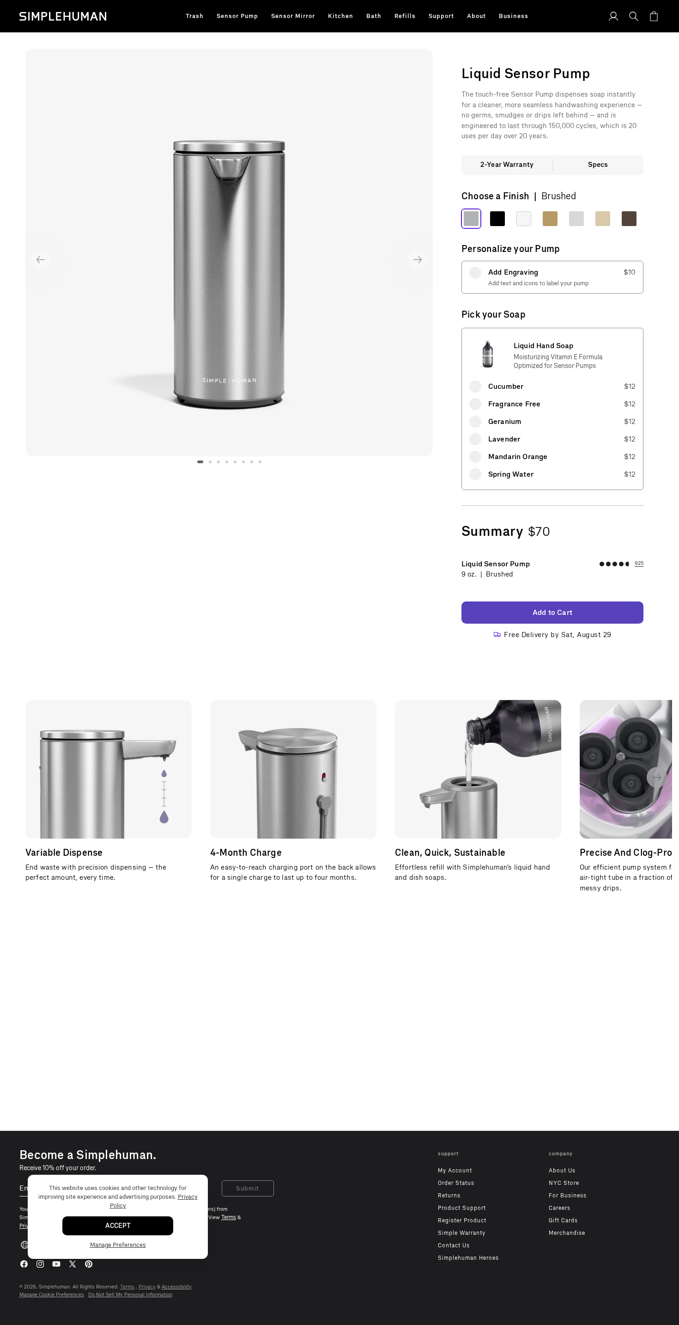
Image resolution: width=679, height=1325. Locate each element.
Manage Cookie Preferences (51, 1295)
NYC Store (564, 1183)
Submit (248, 1188)
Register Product (462, 1220)
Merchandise (567, 1233)
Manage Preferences (118, 1244)
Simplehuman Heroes (468, 1258)
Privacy (147, 1287)
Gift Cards (563, 1220)
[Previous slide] (40, 259)
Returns (449, 1195)
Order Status (456, 1183)
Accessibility (177, 1287)
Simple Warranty (461, 1233)
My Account (455, 1170)
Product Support (462, 1208)
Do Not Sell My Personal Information (130, 1295)
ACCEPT (118, 1226)
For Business (568, 1195)
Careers (559, 1208)
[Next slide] (417, 259)
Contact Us (454, 1245)
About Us (562, 1170)
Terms (127, 1287)
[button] (194, 16)
